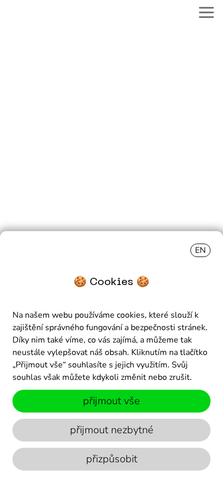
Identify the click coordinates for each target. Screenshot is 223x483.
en (200, 250)
